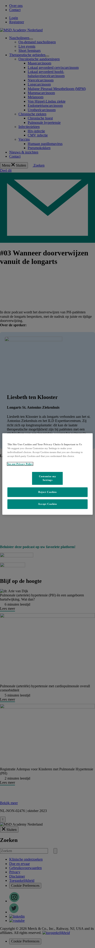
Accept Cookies (47, 504)
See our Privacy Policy (20, 463)
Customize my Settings (47, 478)
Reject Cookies (47, 492)
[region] (47, 474)
